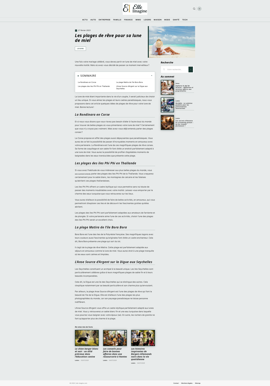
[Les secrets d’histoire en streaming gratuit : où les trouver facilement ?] (167, 122)
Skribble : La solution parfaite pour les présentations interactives (184, 105)
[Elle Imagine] (135, 8)
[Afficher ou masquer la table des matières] (124, 75)
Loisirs (80, 48)
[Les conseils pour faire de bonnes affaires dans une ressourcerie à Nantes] (115, 338)
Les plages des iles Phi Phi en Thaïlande (94, 86)
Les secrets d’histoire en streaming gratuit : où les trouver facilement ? (184, 123)
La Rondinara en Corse (87, 82)
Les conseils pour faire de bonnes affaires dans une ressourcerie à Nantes (115, 352)
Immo (177, 83)
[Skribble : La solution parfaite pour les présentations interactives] (167, 105)
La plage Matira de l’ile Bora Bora (129, 82)
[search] (194, 9)
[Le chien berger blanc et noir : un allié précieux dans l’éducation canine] (87, 338)
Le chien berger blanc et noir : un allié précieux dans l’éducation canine (86, 352)
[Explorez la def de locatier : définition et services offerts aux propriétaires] (167, 87)
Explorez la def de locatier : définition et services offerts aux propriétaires (184, 88)
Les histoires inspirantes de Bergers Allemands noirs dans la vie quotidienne (141, 354)
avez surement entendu (83, 174)
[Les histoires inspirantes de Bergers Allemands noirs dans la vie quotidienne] (143, 338)
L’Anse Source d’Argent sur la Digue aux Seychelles (132, 87)
